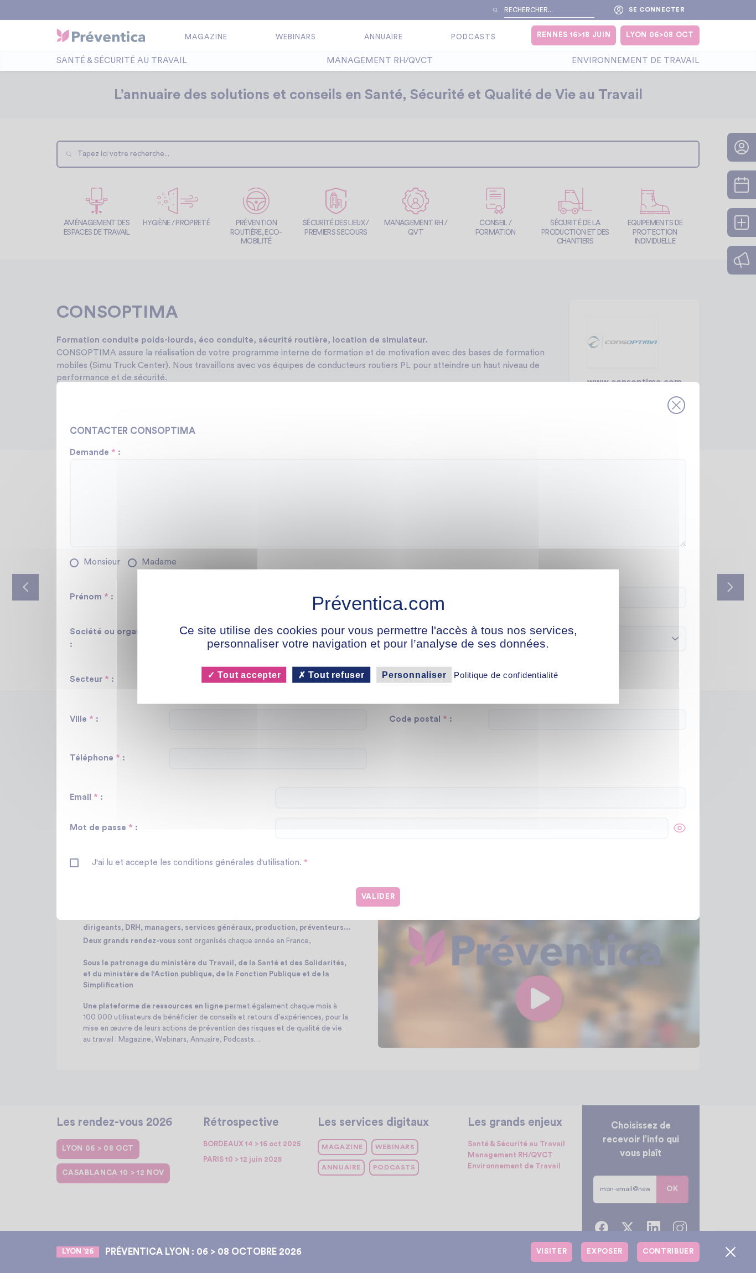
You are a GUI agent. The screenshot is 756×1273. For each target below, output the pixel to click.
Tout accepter (248, 674)
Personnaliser (414, 674)
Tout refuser (335, 674)
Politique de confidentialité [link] (506, 674)
